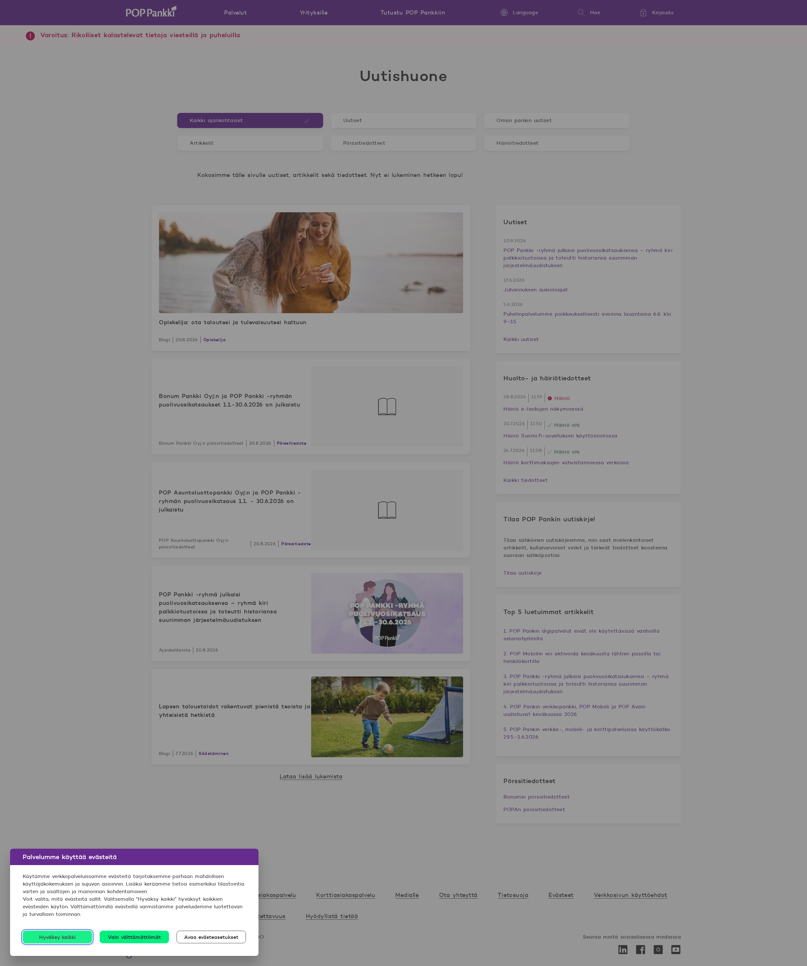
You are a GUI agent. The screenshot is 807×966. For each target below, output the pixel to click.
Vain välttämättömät (134, 937)
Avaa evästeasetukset (211, 937)
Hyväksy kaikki (57, 937)
